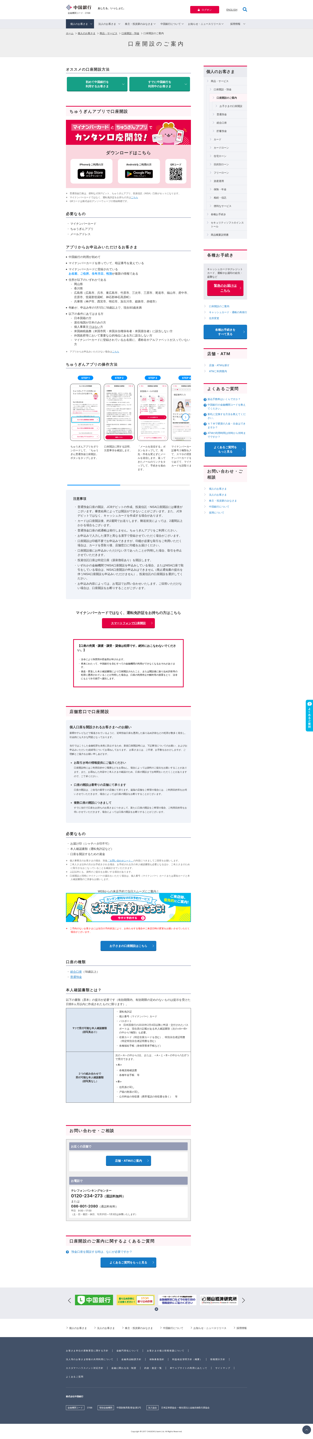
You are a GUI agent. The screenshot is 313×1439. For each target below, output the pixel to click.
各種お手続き (218, 214)
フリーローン (221, 172)
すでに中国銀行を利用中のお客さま (159, 84)
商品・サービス (108, 33)
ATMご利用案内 (218, 371)
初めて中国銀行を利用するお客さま (97, 84)
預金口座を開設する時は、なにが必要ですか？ (101, 1251)
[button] (185, 417)
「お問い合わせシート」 (120, 860)
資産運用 (219, 180)
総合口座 (76, 971)
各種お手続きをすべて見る (225, 332)
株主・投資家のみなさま (139, 23)
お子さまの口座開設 (231, 106)
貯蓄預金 (222, 130)
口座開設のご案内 (227, 97)
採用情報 (235, 23)
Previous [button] (69, 1300)
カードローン (221, 147)
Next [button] (243, 1300)
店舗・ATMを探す (219, 365)
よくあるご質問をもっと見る (128, 1262)
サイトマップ (222, 1368)
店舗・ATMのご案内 (128, 1160)
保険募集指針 (156, 1359)
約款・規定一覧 (153, 1368)
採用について (216, 512)
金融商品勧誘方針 (131, 1359)
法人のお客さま (107, 23)
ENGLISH (231, 9)
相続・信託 (220, 197)
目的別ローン (221, 164)
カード (217, 139)
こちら (134, 197)
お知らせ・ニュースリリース (204, 23)
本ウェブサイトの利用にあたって (188, 1368)
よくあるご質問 (75, 1376)
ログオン (207, 9)
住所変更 (214, 318)
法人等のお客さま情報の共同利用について (89, 1359)
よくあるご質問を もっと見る (225, 449)
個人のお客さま (79, 23)
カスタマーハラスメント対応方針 (84, 1368)
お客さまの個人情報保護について (165, 1350)
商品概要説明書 (220, 234)
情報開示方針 (217, 1359)
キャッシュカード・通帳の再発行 (228, 312)
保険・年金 (220, 189)
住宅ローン (220, 155)
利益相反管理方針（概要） (187, 1359)
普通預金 (76, 977)
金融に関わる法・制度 (123, 1368)
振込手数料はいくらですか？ (224, 399)
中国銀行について (170, 23)
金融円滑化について (127, 1350)
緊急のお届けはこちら (225, 288)
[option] (94, 1300)
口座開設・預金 (130, 33)
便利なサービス (222, 205)
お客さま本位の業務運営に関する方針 (87, 1350)
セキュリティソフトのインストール (227, 224)
